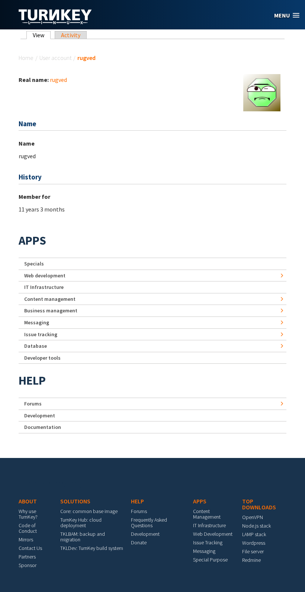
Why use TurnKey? (28, 514)
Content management (50, 299)
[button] (286, 15)
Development (39, 415)
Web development (44, 275)
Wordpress (253, 543)
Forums (33, 403)
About (28, 501)
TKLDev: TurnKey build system (91, 548)
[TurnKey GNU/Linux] (55, 22)
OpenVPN (252, 517)
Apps (32, 240)
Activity (70, 35)
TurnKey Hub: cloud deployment (81, 522)
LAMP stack (254, 534)
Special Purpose (210, 559)
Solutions (75, 501)
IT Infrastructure (44, 287)
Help (32, 380)
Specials (34, 263)
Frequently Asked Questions (149, 522)
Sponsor (27, 565)
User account (55, 57)
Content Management (207, 514)
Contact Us (30, 548)
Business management (50, 310)
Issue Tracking (207, 542)
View (42, 35)
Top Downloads (259, 504)
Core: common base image (89, 511)
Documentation (42, 427)
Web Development (212, 534)
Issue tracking (40, 334)
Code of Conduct (28, 528)
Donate (139, 542)
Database (35, 346)
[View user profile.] (261, 92)
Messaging (36, 322)
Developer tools (42, 357)
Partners (27, 556)
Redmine (251, 560)
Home (26, 57)
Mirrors (26, 539)
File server (253, 551)
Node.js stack (256, 525)
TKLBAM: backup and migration (82, 537)
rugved (58, 79)
